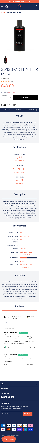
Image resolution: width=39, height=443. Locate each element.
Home (3, 12)
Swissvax (6, 78)
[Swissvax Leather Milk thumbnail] (5, 59)
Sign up (27, 414)
